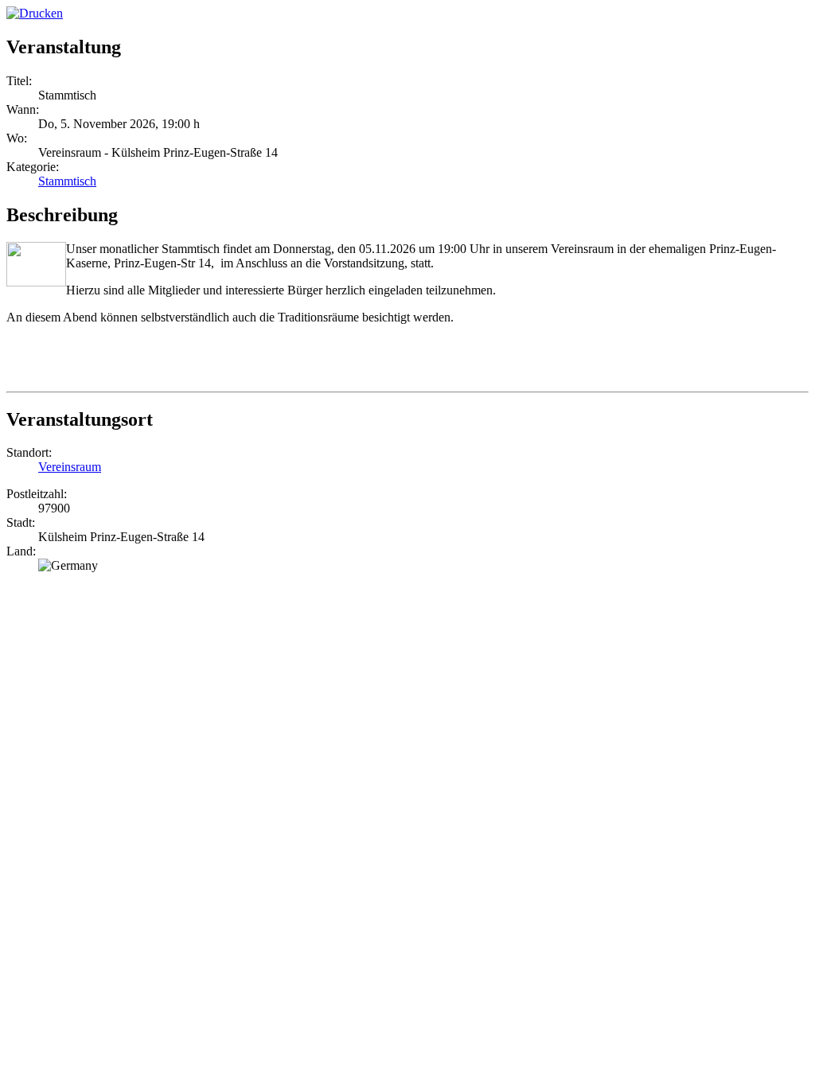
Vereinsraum (69, 466)
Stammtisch (67, 181)
